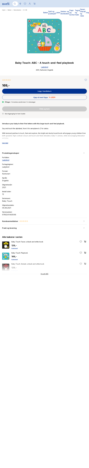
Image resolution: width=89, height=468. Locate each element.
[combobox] (14, 3)
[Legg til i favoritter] (85, 80)
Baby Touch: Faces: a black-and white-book (27, 242)
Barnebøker (17, 10)
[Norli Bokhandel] (5, 4)
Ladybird (44, 67)
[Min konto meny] (29, 3)
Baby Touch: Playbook (20, 253)
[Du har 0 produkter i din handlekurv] (34, 3)
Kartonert (15, 248)
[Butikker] (20, 3)
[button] (25, 3)
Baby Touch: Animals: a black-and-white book (28, 264)
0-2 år (25, 10)
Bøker (10, 10)
